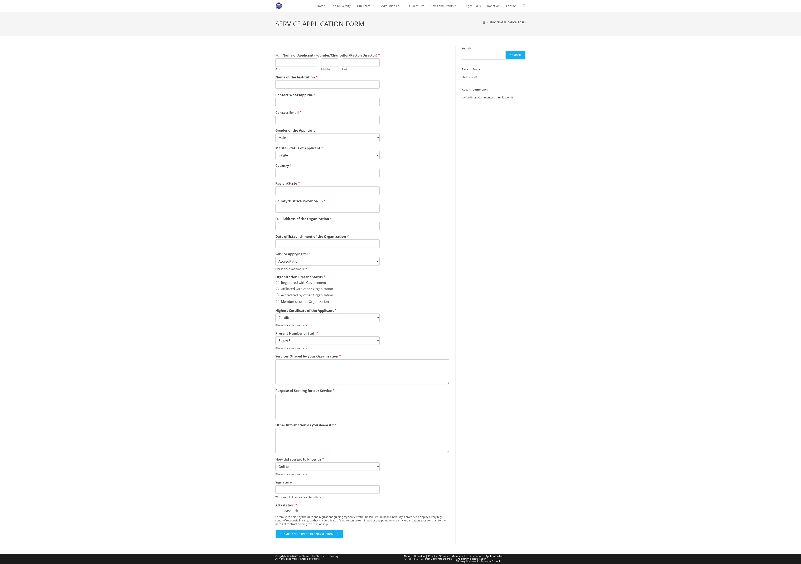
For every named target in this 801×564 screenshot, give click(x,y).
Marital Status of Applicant (299, 148)
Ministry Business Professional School (478, 561)
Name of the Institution (296, 77)
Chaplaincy (462, 558)
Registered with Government (303, 282)
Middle (325, 69)
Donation (419, 556)
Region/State (287, 183)
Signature (283, 482)
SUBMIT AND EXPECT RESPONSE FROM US (309, 534)
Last (344, 69)
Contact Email (288, 113)
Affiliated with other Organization (307, 289)
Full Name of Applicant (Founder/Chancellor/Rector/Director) (327, 55)
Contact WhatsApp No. (295, 95)
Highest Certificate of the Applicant (305, 310)
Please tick (289, 511)
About (407, 556)
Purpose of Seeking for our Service (304, 391)
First (278, 69)
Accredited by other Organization (307, 295)
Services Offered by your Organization (308, 356)
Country (283, 166)
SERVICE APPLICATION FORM (507, 22)
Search (466, 48)
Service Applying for (293, 254)
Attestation (286, 505)
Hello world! (469, 77)
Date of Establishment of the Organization (312, 236)
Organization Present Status (300, 277)
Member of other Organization (305, 301)
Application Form (495, 556)
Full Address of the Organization (303, 219)
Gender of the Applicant (295, 130)
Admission (476, 556)
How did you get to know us (299, 459)
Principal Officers (438, 556)
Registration (479, 558)
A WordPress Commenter (477, 97)
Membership (459, 556)
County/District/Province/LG (300, 201)
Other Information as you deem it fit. (306, 425)
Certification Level (414, 559)
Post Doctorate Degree (438, 558)
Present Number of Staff (296, 333)
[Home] (484, 22)
